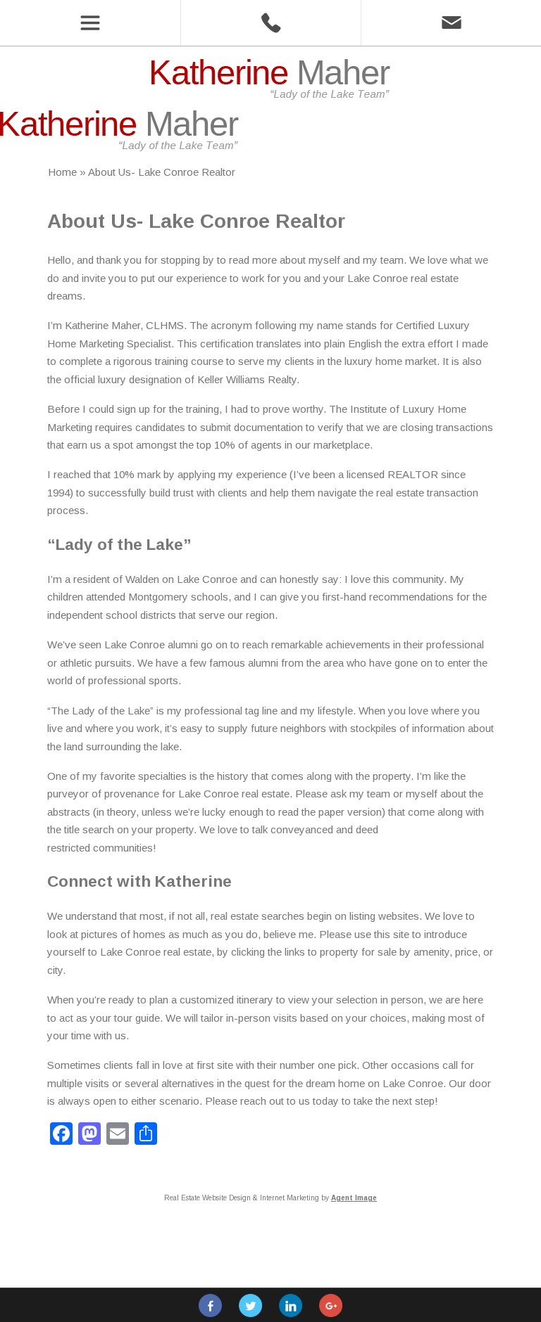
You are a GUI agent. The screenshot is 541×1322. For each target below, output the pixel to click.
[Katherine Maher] (270, 96)
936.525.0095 (270, 23)
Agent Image (354, 1198)
